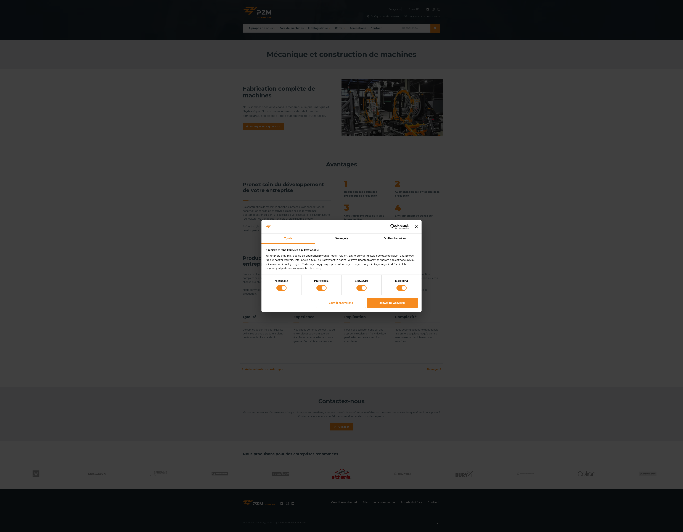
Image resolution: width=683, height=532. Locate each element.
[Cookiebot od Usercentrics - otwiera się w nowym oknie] (393, 226)
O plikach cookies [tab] (395, 238)
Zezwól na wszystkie (392, 302)
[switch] (321, 288)
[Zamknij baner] (416, 226)
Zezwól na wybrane (341, 302)
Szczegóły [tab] (341, 238)
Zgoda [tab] (288, 238)
